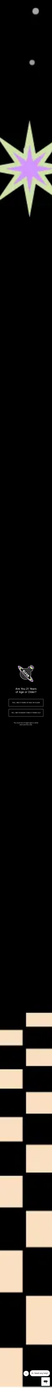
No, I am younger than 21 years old (26, 713)
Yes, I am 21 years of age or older (26, 703)
